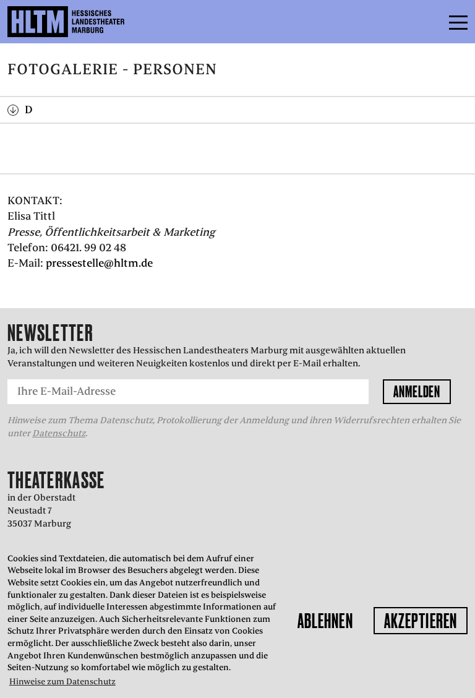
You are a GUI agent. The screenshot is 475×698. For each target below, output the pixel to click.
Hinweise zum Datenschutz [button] (62, 681)
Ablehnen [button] (325, 621)
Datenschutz (58, 433)
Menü (430, 21)
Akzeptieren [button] (420, 621)
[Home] (92, 21)
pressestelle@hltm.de (99, 263)
